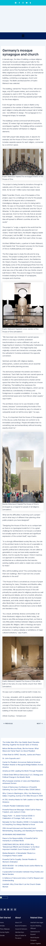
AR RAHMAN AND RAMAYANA (14, 835)
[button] (23, 35)
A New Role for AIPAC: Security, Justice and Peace (21, 755)
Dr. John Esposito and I (11, 758)
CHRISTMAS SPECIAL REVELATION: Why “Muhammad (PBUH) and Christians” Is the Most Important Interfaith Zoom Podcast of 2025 (20, 846)
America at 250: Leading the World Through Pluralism (22, 771)
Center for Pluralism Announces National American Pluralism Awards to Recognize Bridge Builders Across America (22, 764)
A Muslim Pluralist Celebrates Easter (15, 806)
